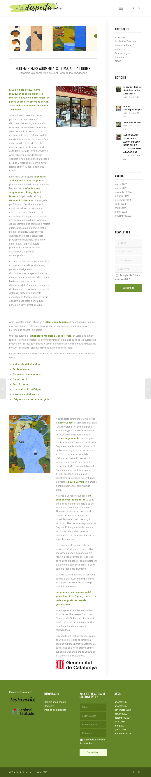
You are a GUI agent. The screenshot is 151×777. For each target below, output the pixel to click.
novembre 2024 (123, 192)
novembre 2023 (123, 215)
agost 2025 (121, 188)
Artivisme (120, 37)
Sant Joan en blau (132, 122)
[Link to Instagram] (139, 8)
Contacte (49, 706)
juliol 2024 (120, 203)
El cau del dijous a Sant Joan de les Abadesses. (132, 90)
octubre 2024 (122, 196)
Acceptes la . (127, 277)
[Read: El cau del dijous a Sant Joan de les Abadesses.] (118, 89)
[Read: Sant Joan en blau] (118, 124)
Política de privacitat (55, 709)
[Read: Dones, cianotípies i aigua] (118, 108)
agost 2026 (121, 184)
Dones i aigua (122, 53)
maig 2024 (120, 208)
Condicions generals (55, 702)
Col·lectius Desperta (125, 41)
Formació (120, 57)
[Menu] (121, 8)
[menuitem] (121, 8)
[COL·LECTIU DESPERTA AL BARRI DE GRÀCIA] (3, 388)
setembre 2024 (123, 200)
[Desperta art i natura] (36, 8)
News (118, 61)
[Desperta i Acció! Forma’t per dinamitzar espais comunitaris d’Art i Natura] (148, 388)
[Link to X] (133, 8)
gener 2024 (121, 211)
